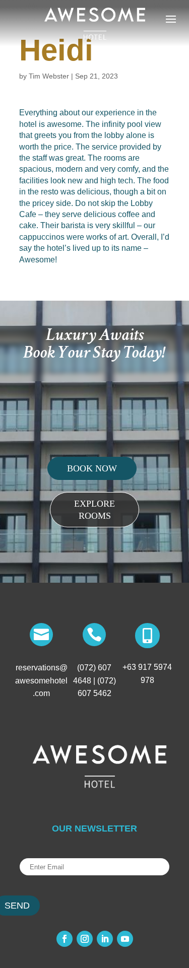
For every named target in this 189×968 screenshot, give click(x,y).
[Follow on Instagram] (85, 939)
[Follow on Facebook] (64, 939)
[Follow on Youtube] (125, 939)
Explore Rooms (94, 510)
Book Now (92, 468)
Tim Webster (49, 76)
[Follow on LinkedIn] (105, 939)
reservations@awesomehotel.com (41, 680)
